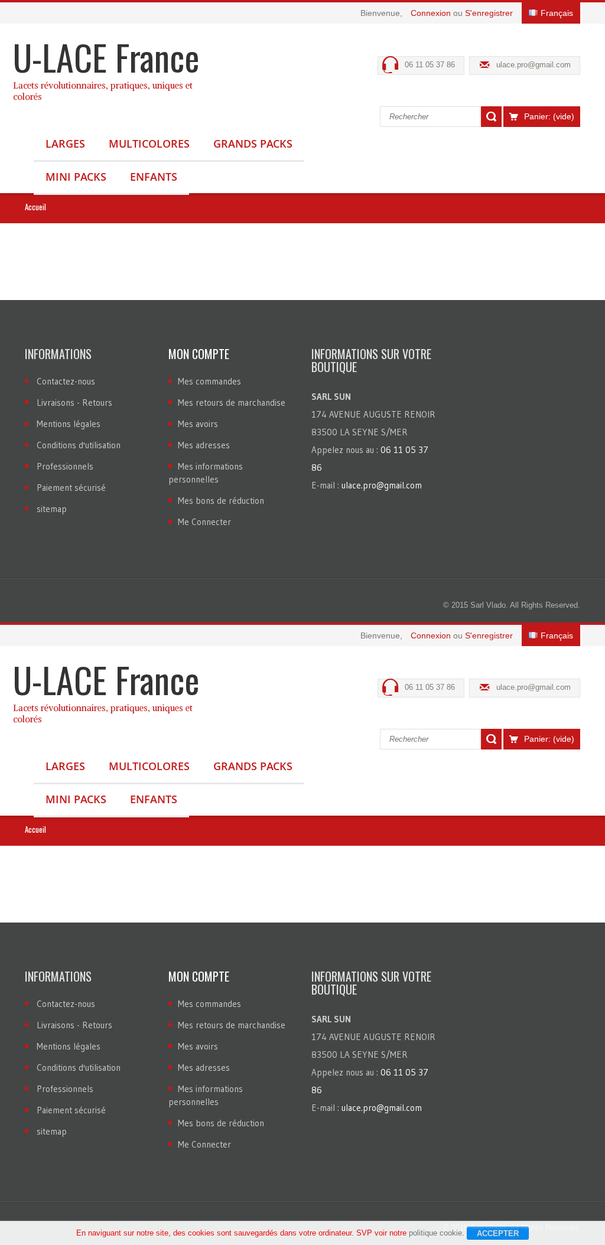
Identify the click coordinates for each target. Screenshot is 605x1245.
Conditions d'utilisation (79, 445)
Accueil (35, 207)
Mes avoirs (198, 423)
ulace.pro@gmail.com (533, 64)
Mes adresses (204, 445)
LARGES (65, 143)
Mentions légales (68, 423)
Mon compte (198, 354)
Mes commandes (209, 381)
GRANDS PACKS (252, 143)
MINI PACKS (75, 177)
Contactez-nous (66, 381)
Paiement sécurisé (71, 487)
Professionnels (65, 466)
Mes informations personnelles (205, 473)
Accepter (498, 1233)
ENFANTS (153, 177)
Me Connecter (204, 521)
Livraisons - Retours (74, 402)
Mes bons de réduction (221, 500)
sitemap (52, 508)
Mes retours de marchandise (231, 402)
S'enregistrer (489, 13)
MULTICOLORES (149, 143)
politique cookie (435, 1232)
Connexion (432, 13)
